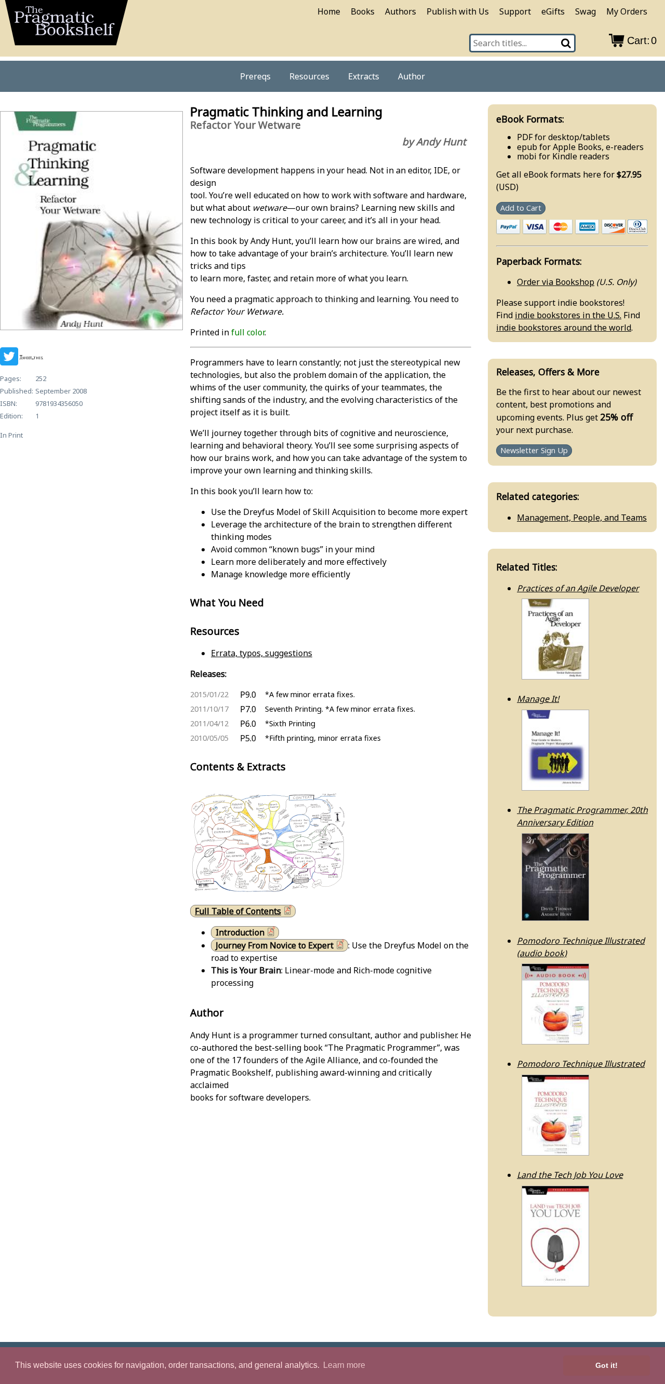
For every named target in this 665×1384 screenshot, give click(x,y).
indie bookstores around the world (563, 327)
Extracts (363, 76)
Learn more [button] (344, 1365)
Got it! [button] (606, 1365)
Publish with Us (458, 11)
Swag (585, 11)
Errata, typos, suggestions (261, 653)
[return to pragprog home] (66, 26)
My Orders (626, 11)
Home (328, 11)
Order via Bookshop (555, 282)
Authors (400, 11)
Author (411, 76)
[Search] (567, 43)
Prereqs (255, 76)
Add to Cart (520, 208)
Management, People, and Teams (582, 517)
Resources (309, 76)
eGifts (553, 11)
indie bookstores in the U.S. (568, 315)
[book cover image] (91, 222)
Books (363, 11)
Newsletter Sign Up (534, 451)
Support (515, 11)
